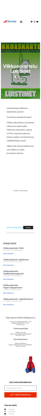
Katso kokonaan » (8, 253)
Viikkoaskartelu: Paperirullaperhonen (12, 286)
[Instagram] (34, 22)
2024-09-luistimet (15, 227)
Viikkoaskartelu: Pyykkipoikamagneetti (13, 272)
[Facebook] (31, 22)
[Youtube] (37, 22)
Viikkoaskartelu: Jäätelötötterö (18, 299)
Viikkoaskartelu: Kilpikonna (16, 259)
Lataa (28, 227)
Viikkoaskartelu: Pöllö (13, 248)
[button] (21, 22)
